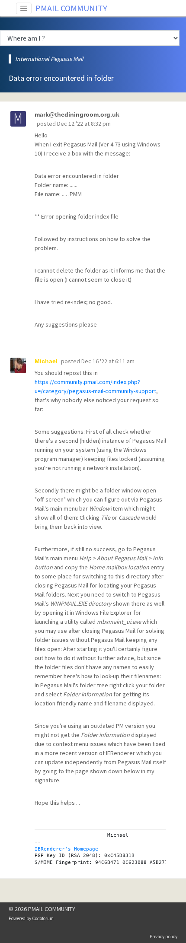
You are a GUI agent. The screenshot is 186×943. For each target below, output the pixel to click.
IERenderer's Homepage (66, 848)
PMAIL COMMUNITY (71, 8)
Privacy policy (163, 936)
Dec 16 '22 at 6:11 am (108, 361)
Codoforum (43, 918)
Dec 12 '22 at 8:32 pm (84, 123)
